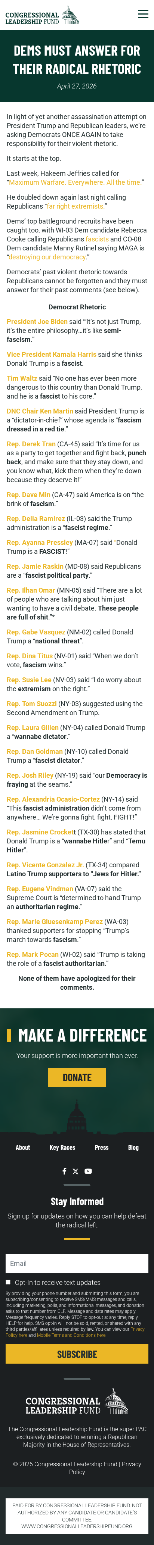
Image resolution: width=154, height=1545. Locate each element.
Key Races (62, 1147)
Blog (133, 1147)
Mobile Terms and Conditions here (71, 1335)
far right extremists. (76, 206)
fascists (97, 239)
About (23, 1147)
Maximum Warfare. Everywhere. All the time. (75, 182)
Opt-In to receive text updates (58, 1282)
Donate (77, 1077)
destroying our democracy (47, 257)
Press (101, 1147)
